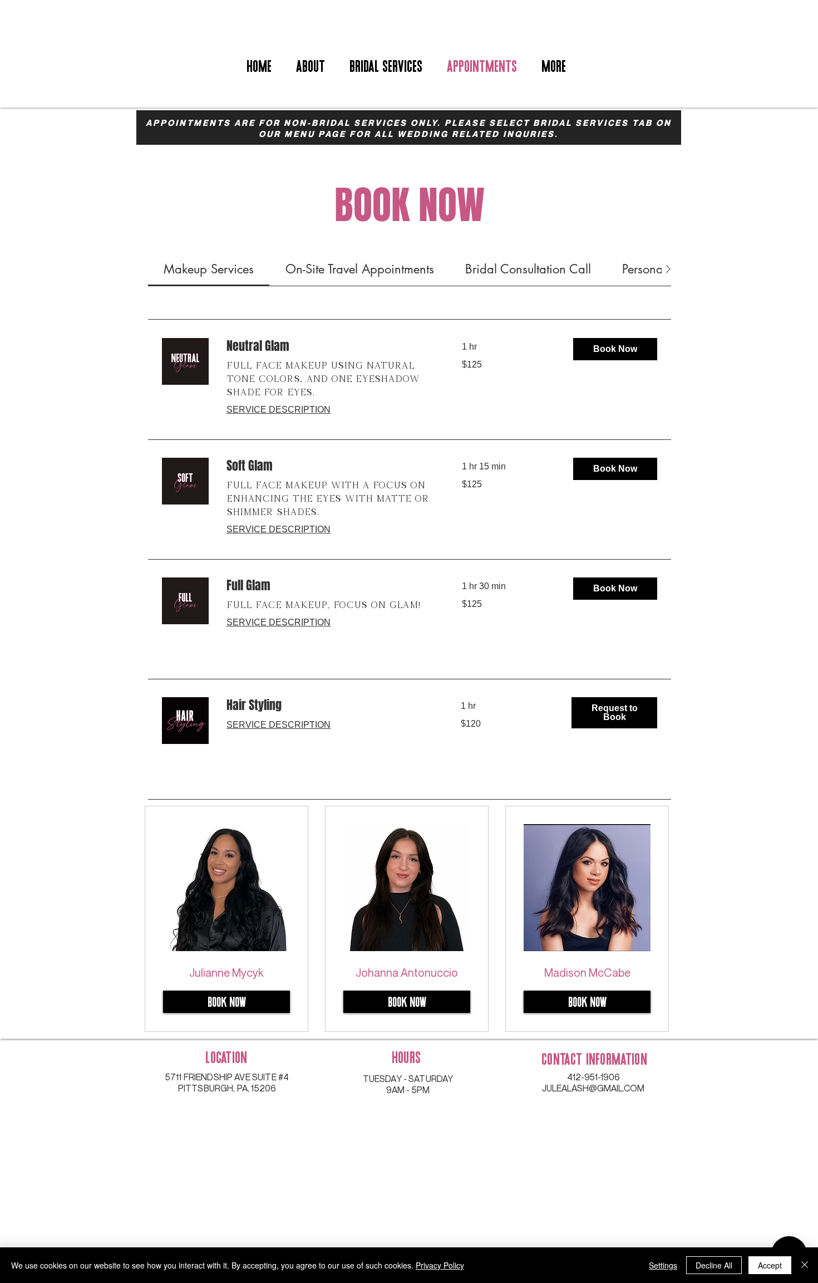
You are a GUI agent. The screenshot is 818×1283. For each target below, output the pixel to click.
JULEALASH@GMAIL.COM (593, 1088)
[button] (615, 349)
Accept (770, 1265)
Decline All (714, 1265)
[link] (209, 269)
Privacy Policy (440, 1265)
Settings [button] (663, 1265)
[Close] (804, 1265)
